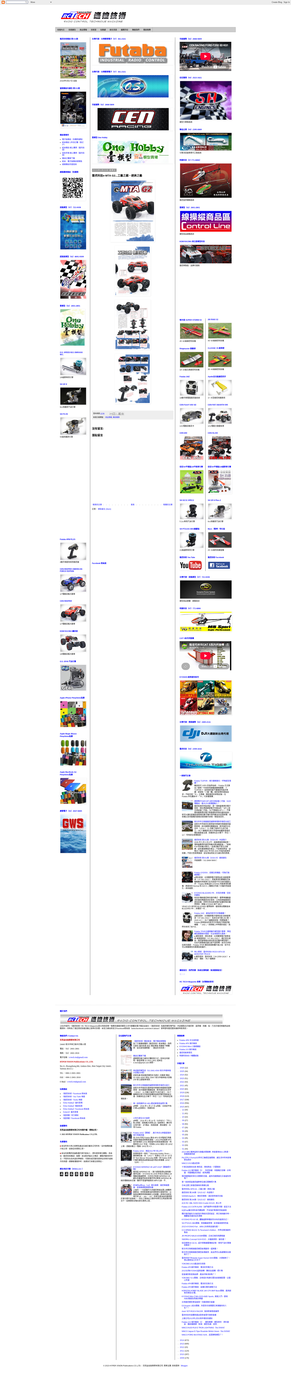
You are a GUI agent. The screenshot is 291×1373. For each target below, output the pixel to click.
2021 (182, 1086)
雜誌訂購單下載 (68, 158)
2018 (182, 1096)
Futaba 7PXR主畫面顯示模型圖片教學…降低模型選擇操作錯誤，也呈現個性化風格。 (212, 932)
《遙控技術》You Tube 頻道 (73, 1097)
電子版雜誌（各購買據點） (73, 139)
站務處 (103, 30)
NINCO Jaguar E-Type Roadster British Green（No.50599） (206, 1331)
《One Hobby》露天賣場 (72, 1103)
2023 (182, 1078)
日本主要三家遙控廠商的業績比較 (195, 1185)
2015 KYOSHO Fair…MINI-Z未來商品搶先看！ (201, 1227)
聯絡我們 (135, 30)
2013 (182, 1344)
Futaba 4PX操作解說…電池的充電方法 (197, 1267)
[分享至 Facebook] (119, 413)
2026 (182, 1068)
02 (183, 1145)
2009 (182, 1358)
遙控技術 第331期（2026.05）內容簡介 (210, 840)
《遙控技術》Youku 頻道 (72, 1100)
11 (183, 1113)
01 (183, 1149)
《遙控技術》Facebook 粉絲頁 (74, 1094)
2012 (182, 1347)
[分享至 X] (116, 413)
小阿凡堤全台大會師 (141, 1118)
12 (183, 1110)
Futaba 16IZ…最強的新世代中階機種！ (210, 913)
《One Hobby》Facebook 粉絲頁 (75, 1109)
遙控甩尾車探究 (185, 1053)
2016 (182, 1103)
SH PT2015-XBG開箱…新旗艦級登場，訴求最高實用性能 (205, 1223)
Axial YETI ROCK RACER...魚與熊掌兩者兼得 (200, 1311)
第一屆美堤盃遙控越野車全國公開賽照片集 (199, 1182)
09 (183, 1120)
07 (183, 1127)
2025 (182, 1071)
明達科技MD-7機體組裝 (189, 1056)
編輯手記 (124, 30)
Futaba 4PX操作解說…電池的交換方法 (197, 1284)
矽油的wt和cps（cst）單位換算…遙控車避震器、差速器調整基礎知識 (151, 1186)
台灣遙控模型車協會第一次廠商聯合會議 (198, 1302)
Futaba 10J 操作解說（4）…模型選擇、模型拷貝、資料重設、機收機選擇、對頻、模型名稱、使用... (205, 1323)
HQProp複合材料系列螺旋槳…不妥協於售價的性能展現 (204, 1210)
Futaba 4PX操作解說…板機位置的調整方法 (199, 1287)
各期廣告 (72, 30)
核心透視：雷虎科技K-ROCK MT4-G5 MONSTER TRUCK (209, 953)
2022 (182, 1082)
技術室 (93, 30)
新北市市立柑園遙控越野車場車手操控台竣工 (212, 822)
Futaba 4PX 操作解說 (188, 1043)
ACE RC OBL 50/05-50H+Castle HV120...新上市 (201, 1203)
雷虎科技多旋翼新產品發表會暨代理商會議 (199, 1315)
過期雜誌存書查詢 (69, 164)
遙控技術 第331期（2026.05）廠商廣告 (210, 858)
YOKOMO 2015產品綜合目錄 (193, 1264)
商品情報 (83, 30)
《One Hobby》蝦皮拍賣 (72, 1106)
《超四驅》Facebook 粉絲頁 (73, 1118)
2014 (182, 1340)
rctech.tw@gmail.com (78, 1057)
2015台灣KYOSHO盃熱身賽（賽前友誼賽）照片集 (202, 1271)
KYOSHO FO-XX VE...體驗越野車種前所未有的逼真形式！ (205, 1219)
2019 (182, 1092)
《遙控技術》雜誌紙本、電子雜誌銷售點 (149, 1041)
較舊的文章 (167, 505)
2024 (182, 1075)
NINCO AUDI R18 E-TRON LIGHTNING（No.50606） (204, 1328)
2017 (182, 1100)
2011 (182, 1351)
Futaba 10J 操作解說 (187, 1049)
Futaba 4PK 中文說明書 (189, 1040)
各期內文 (61, 30)
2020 (182, 1089)
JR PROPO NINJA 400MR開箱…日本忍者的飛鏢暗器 (203, 1236)
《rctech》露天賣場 (70, 1112)
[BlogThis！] (113, 413)
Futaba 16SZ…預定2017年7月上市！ (148, 1151)
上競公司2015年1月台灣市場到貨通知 (197, 1318)
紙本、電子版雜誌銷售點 (72, 161)
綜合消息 (113, 30)
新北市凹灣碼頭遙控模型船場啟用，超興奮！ (200, 1249)
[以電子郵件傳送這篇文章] (111, 413)
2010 (182, 1354)
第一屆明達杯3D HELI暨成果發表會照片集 (150, 1103)
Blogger (184, 1366)
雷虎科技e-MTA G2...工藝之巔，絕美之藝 (198, 1189)
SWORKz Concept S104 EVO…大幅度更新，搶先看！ (204, 1239)
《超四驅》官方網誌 (70, 1115)
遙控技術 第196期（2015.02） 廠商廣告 (198, 1200)
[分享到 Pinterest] (122, 413)
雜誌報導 (147, 30)
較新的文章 (97, 505)
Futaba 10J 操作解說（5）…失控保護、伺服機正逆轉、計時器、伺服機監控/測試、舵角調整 (206, 1171)
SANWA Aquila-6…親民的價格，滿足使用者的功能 (202, 1196)
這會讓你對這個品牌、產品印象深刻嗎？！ (199, 1274)
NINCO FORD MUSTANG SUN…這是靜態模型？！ (202, 1335)
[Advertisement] (132, 536)
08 (183, 1124)
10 (183, 1117)
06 (183, 1131)
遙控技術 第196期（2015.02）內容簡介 (198, 1192)
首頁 (132, 505)
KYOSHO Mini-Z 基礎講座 (190, 1046)
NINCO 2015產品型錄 (191, 1163)
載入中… (183, 974)
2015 (182, 1107)
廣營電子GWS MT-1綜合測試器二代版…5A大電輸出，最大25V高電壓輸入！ (212, 802)
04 (183, 1138)
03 (183, 1142)
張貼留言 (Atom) (104, 509)
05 (183, 1135)
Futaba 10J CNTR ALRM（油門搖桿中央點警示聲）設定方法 (206, 1207)
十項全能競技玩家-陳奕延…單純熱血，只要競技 (201, 1167)
